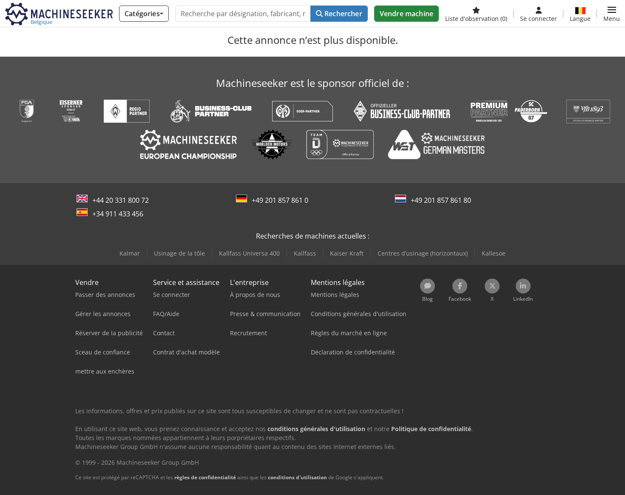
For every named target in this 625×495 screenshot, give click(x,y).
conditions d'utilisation (297, 477)
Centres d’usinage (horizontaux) (423, 253)
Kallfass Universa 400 (249, 253)
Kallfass (305, 253)
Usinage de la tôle (179, 253)
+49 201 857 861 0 (280, 200)
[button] (611, 14)
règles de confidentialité (205, 477)
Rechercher (342, 13)
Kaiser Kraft (347, 253)
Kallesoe (494, 253)
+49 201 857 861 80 (441, 200)
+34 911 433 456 (117, 214)
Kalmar (129, 253)
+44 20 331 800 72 (120, 200)
